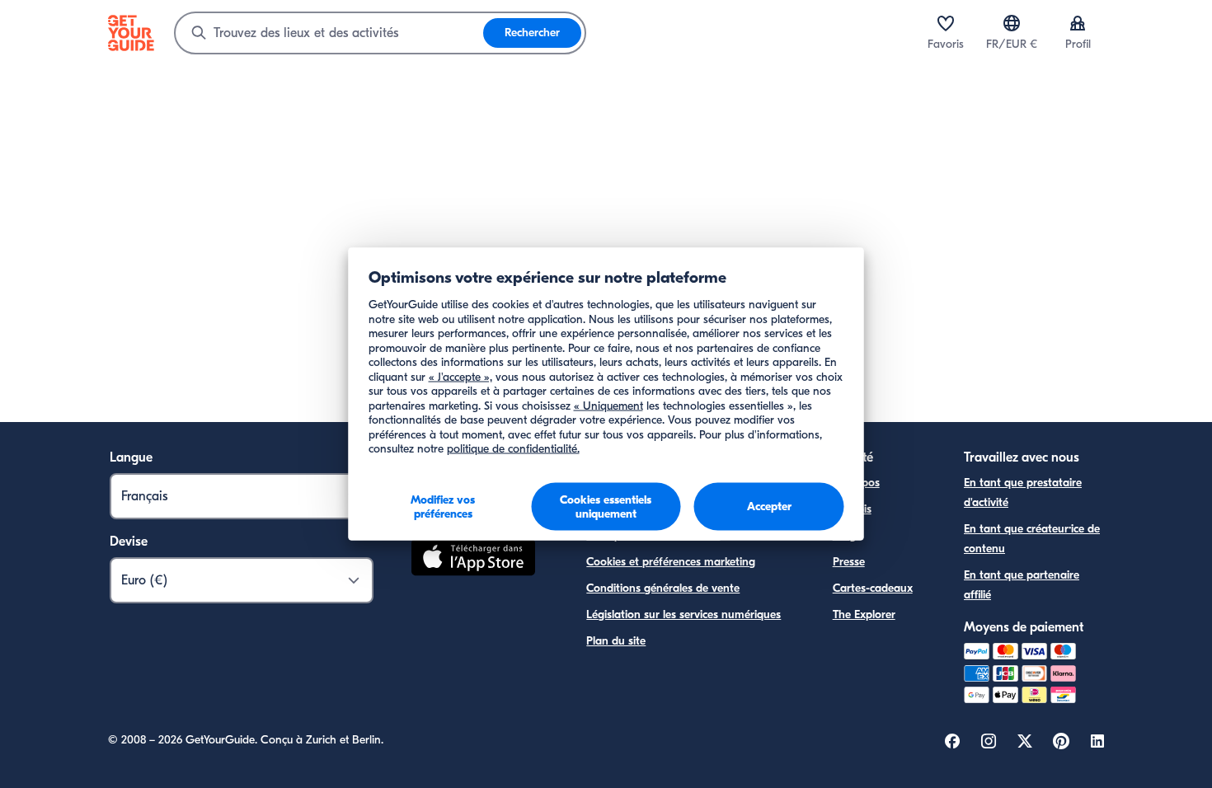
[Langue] (1011, 23)
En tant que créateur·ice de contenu (1032, 539)
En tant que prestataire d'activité (1023, 492)
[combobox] (329, 33)
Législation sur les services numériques (683, 614)
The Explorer (864, 614)
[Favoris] (945, 23)
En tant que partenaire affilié (1021, 585)
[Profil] (1077, 23)
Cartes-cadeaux (873, 588)
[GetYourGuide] (131, 33)
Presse (849, 562)
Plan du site (616, 641)
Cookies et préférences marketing (670, 562)
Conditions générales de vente (663, 588)
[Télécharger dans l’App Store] (473, 560)
